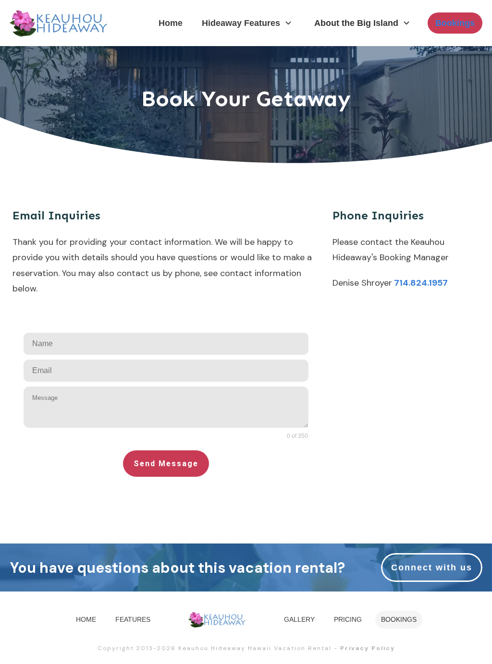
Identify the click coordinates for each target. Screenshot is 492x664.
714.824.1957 (420, 283)
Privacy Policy (367, 648)
